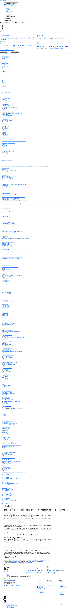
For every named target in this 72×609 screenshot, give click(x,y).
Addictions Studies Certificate (7, 265)
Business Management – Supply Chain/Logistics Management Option (14, 200)
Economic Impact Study (7, 442)
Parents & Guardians (5, 306)
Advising (4, 125)
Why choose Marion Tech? (6, 293)
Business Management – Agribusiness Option (10, 195)
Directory (3, 93)
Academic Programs (5, 56)
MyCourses (8, 9)
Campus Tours (4, 415)
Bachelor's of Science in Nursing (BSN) (9, 232)
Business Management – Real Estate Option (10, 199)
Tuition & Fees (5, 317)
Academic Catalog (5, 169)
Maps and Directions (63, 585)
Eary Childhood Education (6, 216)
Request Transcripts (7, 359)
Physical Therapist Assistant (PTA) (8, 246)
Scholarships (5, 313)
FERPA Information (6, 352)
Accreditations (5, 114)
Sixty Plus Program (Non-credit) (7, 177)
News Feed (6, 572)
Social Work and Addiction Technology (9, 264)
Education (3, 146)
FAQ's (4, 329)
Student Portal (41, 585)
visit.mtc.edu (31, 562)
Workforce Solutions (5, 63)
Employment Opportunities (7, 139)
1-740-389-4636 (8, 586)
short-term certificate (16, 561)
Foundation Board (6, 467)
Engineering (4, 147)
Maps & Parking (6, 403)
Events (4, 274)
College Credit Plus (6, 127)
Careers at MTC (4, 100)
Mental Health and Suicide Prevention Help (9, 423)
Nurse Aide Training (5, 243)
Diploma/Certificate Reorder (8, 355)
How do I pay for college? (6, 292)
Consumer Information (7, 115)
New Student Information (8, 324)
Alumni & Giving (4, 64)
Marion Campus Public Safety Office (8, 424)
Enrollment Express (6, 269)
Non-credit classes (5, 434)
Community (4, 62)
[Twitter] (2, 27)
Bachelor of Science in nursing (37, 561)
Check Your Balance (6, 363)
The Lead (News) (5, 103)
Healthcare (4, 149)
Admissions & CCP (5, 57)
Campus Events (6, 404)
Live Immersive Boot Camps (8, 449)
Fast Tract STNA (4, 237)
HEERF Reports (62, 589)
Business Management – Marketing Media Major (11, 198)
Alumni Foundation (6, 462)
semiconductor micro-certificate (22, 532)
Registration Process (7, 358)
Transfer (4, 326)
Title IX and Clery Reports (7, 120)
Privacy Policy (8, 606)
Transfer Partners (6, 328)
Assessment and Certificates (8, 446)
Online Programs (5, 152)
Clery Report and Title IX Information (8, 421)
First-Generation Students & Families (8, 302)
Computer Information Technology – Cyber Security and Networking (14, 254)
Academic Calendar (9, 11)
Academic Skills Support (7, 341)
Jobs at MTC (5, 119)
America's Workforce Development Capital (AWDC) (11, 456)
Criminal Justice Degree (6, 208)
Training (4, 455)
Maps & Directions (5, 101)
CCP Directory (5, 281)
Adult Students (4, 300)
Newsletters (5, 451)
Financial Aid (4, 58)
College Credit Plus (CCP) (6, 275)
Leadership (5, 110)
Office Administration (6, 201)
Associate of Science (5, 186)
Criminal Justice (4, 145)
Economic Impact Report (6, 104)
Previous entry (28, 566)
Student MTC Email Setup (7, 271)
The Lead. (7, 575)
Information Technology (6, 150)
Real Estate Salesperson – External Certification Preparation (13, 203)
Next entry (49, 566)
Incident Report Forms (6, 105)
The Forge (3, 431)
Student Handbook (6, 361)
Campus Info (4, 60)
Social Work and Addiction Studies (8, 151)
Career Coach (5, 278)
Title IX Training (6, 121)
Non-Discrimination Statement (11, 605)
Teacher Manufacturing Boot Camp (8, 458)
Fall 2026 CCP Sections (7, 276)
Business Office (6, 126)
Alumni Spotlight (6, 464)
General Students (5, 304)
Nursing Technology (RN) (6, 244)
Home (3, 384)
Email (7, 10)
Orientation (5, 325)
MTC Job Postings (6, 370)
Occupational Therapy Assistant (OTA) (9, 245)
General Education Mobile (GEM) (9, 374)
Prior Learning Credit (7, 270)
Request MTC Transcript (6, 397)
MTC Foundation (5, 461)
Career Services (6, 128)
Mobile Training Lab (5, 459)
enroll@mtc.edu (14, 562)
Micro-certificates (5, 154)
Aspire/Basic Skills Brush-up (7, 391)
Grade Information (6, 356)
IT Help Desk (8, 15)
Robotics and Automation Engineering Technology (11, 224)
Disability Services (5, 376)
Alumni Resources (5, 386)
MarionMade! (4, 432)
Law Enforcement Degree (6, 211)
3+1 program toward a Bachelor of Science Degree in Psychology (14, 184)
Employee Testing (6, 448)
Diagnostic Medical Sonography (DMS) (9, 235)
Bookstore (3, 81)
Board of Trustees (5, 135)
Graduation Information (7, 357)
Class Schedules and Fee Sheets (9, 364)
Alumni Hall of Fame (7, 463)
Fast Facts (5, 109)
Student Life (4, 345)
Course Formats (4, 172)
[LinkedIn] (2, 29)
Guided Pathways (5, 138)
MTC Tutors (5, 342)
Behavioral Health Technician (7, 233)
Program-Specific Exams (7, 335)
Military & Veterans (5, 305)
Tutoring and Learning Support (7, 337)
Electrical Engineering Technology (8, 222)
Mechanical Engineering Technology (8, 223)
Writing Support (6, 339)
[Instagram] (2, 25)
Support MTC (4, 75)
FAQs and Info (5, 277)
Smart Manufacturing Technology (8, 225)
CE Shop (4, 447)
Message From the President (8, 112)
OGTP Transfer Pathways (6, 187)
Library (3, 82)
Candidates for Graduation (7, 385)
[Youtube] (2, 28)
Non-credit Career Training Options (9, 452)
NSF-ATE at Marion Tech (6, 176)
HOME (7, 574)
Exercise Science (5, 236)
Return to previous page (8, 508)
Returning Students (5, 307)
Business (3, 144)
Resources (5, 453)
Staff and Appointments (7, 330)
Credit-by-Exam (6, 336)
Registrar (5, 133)
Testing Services (4, 331)
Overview (5, 108)
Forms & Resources (6, 315)
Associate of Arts (5, 185)
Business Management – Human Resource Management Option (13, 197)
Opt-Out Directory (6, 354)
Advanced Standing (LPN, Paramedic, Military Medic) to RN (12, 231)
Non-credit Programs (5, 175)
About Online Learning (6, 168)
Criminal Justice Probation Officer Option (9, 209)
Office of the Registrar (6, 351)
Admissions (5, 123)
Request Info (4, 71)
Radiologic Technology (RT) (7, 248)
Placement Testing (6, 332)
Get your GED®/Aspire (6, 98)
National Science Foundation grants (28, 519)
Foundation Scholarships (7, 468)
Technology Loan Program (6, 344)
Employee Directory (5, 134)
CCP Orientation (6, 280)
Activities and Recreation (7, 346)
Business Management (6, 193)
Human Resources (5, 118)
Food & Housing (6, 349)
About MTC (4, 55)
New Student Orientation (6, 371)
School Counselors (5, 308)
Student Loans (5, 314)
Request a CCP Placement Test (7, 294)
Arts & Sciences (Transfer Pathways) (8, 143)
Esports (3, 377)
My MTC (39, 581)
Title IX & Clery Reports (7, 368)
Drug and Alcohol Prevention (7, 422)
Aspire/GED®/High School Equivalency (9, 170)
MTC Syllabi (8, 12)
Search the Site (7, 18)
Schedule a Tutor (6, 343)
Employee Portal (9, 14)
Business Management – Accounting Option (10, 194)
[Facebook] (2, 24)
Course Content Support (7, 338)
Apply (3, 73)
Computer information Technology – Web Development (12, 257)
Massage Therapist (5, 240)
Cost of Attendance (6, 316)
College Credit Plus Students (7, 301)
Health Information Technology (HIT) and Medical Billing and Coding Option (16, 238)
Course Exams (5, 333)
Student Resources (5, 59)
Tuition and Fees (6, 365)
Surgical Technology (5, 249)
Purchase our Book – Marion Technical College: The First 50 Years (14, 141)
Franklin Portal (4, 174)
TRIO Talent (4, 438)
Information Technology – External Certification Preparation (13, 258)
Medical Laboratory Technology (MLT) (8, 242)
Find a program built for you (7, 160)
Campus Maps (4, 414)
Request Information (7, 406)
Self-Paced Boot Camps (7, 454)
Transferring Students (6, 310)
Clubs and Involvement (7, 348)
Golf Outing (5, 469)
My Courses (40, 582)
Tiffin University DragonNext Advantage (9, 178)
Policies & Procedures (6, 92)
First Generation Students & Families (8, 393)
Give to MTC (4, 99)
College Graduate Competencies (8, 392)
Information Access (5, 394)
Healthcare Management (6, 239)
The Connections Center (6, 375)
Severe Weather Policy (6, 427)
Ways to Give (5, 470)
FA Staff (4, 319)
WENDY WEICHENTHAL (10, 514)
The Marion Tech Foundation (7, 136)
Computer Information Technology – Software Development (13, 256)
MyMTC (7, 8)
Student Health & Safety (7, 350)
